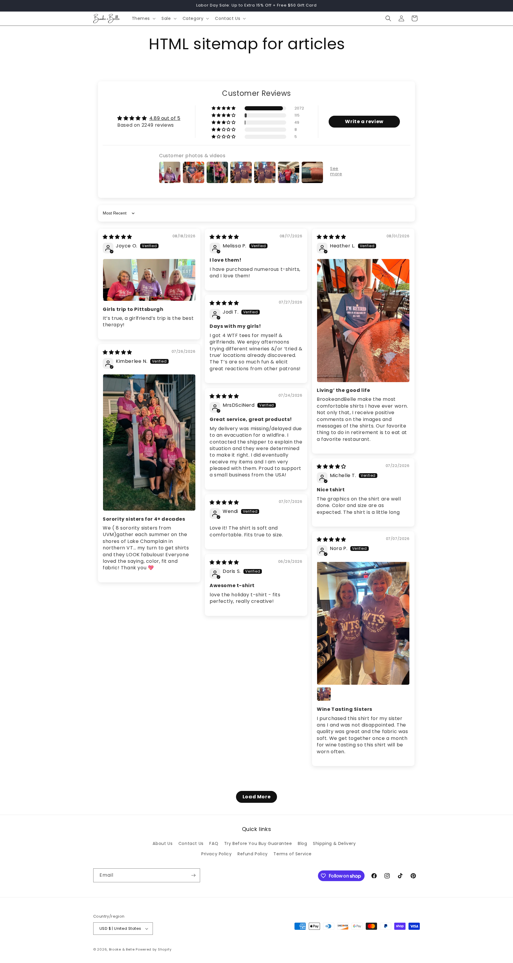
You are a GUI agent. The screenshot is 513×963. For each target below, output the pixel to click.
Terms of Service (292, 854)
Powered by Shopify (154, 949)
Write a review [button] (364, 121)
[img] (117, 236)
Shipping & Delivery (334, 844)
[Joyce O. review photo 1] (149, 280)
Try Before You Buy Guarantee (258, 844)
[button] (143, 18)
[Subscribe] (193, 875)
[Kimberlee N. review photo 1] (149, 442)
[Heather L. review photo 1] (363, 320)
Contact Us (191, 844)
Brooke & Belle (122, 949)
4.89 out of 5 (164, 118)
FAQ (213, 844)
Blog (302, 844)
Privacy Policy (216, 854)
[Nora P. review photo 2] (324, 694)
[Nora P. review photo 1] (363, 623)
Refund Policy (253, 854)
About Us (162, 844)
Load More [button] (256, 796)
